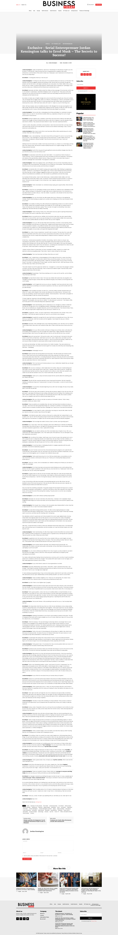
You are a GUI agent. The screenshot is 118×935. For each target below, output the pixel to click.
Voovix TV (57, 811)
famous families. (27, 807)
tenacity (46, 811)
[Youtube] (27, 918)
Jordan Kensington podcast (45, 808)
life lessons (68, 808)
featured (40, 807)
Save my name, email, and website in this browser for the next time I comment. (40, 855)
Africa (48, 43)
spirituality (25, 811)
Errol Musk (61, 805)
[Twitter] (84, 74)
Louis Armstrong (27, 810)
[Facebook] (82, 74)
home (58, 807)
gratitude (53, 807)
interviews (25, 808)
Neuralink (47, 810)
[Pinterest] (87, 74)
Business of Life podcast (36, 805)
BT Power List (56, 43)
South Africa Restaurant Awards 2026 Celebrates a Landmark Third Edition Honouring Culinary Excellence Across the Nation (89, 131)
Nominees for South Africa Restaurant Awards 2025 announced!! (60, 820)
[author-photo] (17, 891)
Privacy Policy (93, 921)
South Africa (67, 810)
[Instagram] (21, 918)
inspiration (69, 807)
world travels (26, 813)
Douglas (19, 891)
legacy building (60, 808)
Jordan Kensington (52, 62)
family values (68, 805)
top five (51, 811)
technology (40, 811)
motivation (34, 810)
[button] (24, 4)
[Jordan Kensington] (25, 831)
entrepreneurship (53, 805)
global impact (47, 807)
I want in (90, 918)
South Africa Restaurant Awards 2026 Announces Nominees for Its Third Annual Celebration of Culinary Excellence (88, 146)
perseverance (54, 810)
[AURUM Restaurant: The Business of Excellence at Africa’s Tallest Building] (79, 119)
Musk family (41, 810)
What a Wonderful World (66, 811)
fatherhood (34, 807)
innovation (63, 807)
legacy (54, 808)
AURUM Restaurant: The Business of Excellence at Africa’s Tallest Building (88, 119)
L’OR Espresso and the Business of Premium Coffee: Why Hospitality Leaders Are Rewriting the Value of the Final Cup (89, 138)
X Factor (32, 813)
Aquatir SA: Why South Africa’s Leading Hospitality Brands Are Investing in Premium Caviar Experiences (89, 124)
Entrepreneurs (67, 43)
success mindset (33, 811)
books (28, 805)
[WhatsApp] (90, 74)
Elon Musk (45, 805)
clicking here (38, 802)
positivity (60, 810)
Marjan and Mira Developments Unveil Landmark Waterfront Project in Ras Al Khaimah (34, 821)
